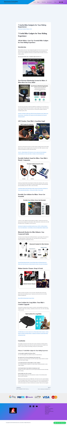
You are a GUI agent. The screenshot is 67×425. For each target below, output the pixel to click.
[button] (39, 2)
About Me (47, 413)
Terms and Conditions (49, 408)
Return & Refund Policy (49, 411)
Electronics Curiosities (11, 1)
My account (49, 2)
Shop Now (44, 2)
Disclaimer (47, 407)
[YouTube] (62, 2)
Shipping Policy (48, 409)
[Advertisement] (33, 12)
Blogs (38, 2)
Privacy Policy (47, 406)
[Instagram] (59, 2)
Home (34, 2)
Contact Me (47, 412)
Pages (55, 2)
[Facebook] (30, 406)
